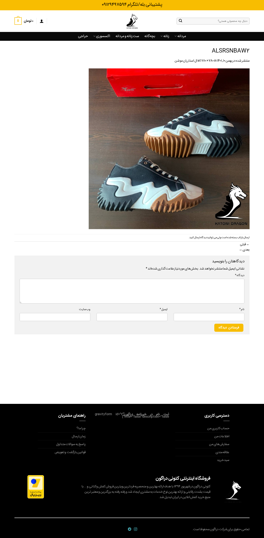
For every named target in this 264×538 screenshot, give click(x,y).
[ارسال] (180, 21)
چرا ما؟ (81, 428)
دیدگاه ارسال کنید (198, 238)
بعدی (244, 249)
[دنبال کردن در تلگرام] (129, 529)
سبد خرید (223, 460)
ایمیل (163, 309)
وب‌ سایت (84, 309)
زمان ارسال (79, 436)
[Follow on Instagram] (135, 529)
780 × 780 (207, 60)
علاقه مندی (223, 452)
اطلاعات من (222, 436)
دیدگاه (239, 275)
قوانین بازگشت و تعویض (70, 452)
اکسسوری (103, 36)
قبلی (245, 244)
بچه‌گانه (149, 36)
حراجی (83, 36)
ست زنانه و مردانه (127, 36)
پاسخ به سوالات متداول (71, 444)
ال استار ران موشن (186, 60)
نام (241, 309)
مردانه (181, 36)
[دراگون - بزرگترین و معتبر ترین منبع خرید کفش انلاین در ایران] (132, 21)
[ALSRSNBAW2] (169, 148)
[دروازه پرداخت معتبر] (35, 486)
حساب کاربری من (218, 428)
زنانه (166, 36)
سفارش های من (219, 444)
